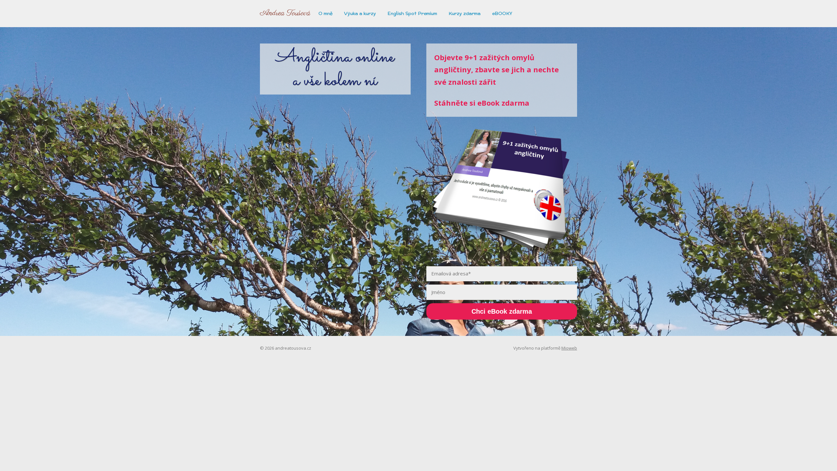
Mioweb (569, 348)
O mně (325, 13)
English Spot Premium (412, 13)
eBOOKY (502, 13)
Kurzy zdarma (465, 13)
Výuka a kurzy (360, 13)
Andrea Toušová (285, 13)
